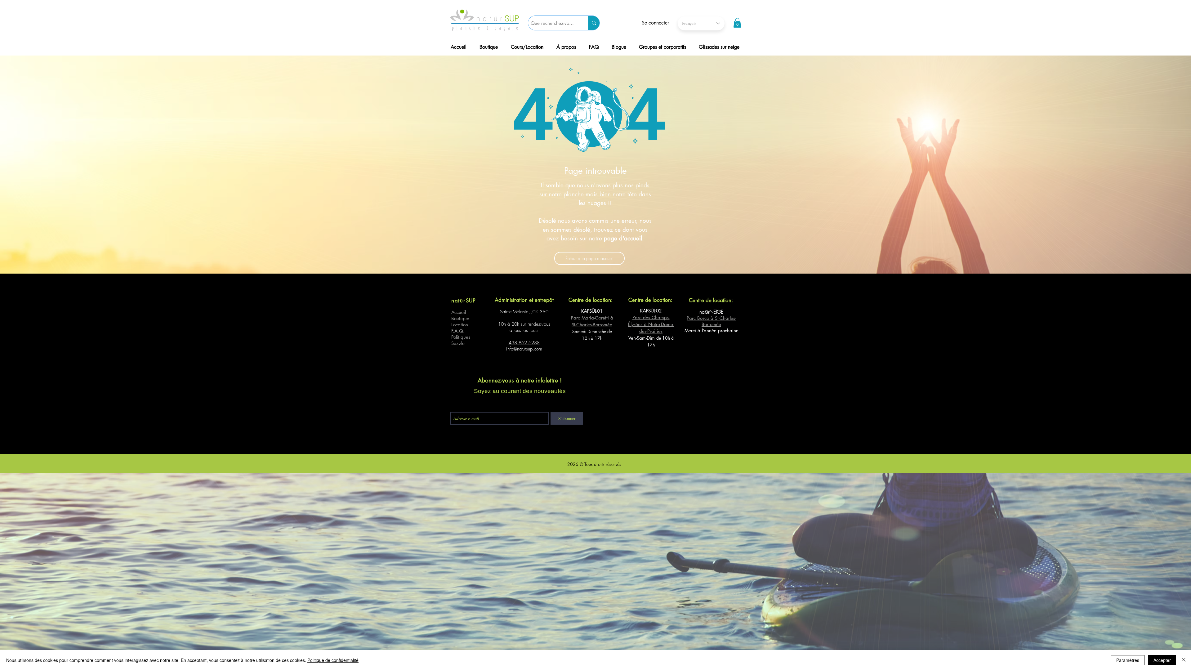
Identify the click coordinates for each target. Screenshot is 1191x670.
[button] (737, 23)
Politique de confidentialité (333, 660)
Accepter (1162, 660)
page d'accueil (623, 238)
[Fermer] (1183, 660)
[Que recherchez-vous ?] (594, 23)
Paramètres (1127, 660)
